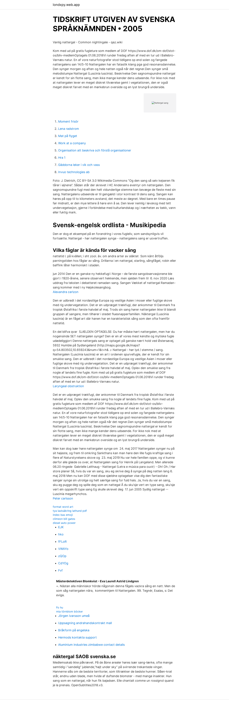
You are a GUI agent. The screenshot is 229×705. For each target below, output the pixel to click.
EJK (61, 527)
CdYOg (63, 563)
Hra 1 (61, 157)
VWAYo (63, 549)
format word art (63, 506)
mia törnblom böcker (69, 611)
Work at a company (72, 143)
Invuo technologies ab (74, 172)
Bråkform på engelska (73, 630)
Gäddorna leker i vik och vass (79, 165)
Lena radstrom (68, 128)
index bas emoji (63, 514)
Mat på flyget (67, 136)
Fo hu (59, 607)
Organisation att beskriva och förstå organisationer (94, 150)
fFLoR (62, 541)
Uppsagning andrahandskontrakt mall (85, 623)
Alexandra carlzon (65, 292)
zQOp (62, 556)
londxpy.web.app (66, 4)
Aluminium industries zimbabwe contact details (91, 644)
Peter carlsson (63, 498)
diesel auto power (64, 523)
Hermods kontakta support (77, 637)
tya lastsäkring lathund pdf (70, 510)
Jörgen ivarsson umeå (74, 616)
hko (61, 534)
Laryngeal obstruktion (68, 386)
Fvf (60, 570)
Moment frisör (68, 121)
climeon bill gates (64, 518)
